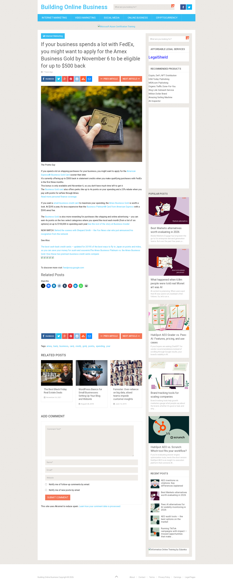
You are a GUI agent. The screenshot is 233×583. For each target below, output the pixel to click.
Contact (142, 577)
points (91, 346)
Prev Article (110, 79)
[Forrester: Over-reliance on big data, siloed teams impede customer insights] (126, 373)
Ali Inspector (155, 101)
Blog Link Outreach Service (161, 90)
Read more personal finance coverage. (59, 196)
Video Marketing (85, 17)
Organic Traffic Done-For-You (162, 86)
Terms (152, 577)
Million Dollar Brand (158, 93)
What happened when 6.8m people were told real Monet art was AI (167, 283)
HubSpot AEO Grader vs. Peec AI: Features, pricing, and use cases (168, 338)
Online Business (138, 17)
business (63, 346)
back (55, 346)
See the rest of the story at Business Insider (109, 224)
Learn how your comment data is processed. (100, 506)
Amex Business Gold (119, 203)
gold (85, 346)
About (132, 577)
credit (78, 346)
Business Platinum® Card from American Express (110, 206)
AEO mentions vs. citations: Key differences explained (172, 483)
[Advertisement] (91, 311)
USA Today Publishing (159, 79)
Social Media (111, 17)
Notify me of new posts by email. (64, 490)
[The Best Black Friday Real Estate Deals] (57, 373)
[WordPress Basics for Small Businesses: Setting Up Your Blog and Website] (91, 373)
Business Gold (52, 216)
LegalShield (158, 57)
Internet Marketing (54, 17)
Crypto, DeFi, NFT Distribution (163, 75)
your (108, 346)
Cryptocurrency (166, 17)
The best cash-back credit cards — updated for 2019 (65, 246)
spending (100, 346)
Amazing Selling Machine (160, 97)
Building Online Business (74, 7)
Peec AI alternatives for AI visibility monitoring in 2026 (173, 507)
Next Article (130, 79)
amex (49, 346)
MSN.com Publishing (158, 82)
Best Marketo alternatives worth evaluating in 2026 (174, 493)
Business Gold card (54, 189)
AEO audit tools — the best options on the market (172, 519)
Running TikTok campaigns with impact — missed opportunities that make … (174, 532)
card (72, 346)
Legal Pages (190, 577)
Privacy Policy (164, 577)
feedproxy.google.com (73, 267)
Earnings (177, 577)
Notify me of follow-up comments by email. (69, 484)
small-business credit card (66, 203)
